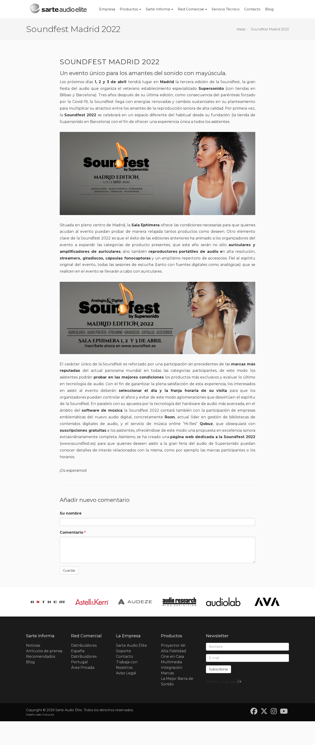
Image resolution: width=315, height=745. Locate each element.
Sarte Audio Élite (131, 645)
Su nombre (71, 513)
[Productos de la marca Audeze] (92, 601)
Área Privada (82, 667)
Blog (269, 9)
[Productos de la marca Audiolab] (179, 601)
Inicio (241, 29)
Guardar (69, 570)
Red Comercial (191, 9)
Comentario (71, 532)
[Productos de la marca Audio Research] (136, 601)
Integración (171, 667)
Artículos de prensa (44, 651)
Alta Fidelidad (173, 651)
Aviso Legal (126, 673)
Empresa (107, 9)
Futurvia (48, 714)
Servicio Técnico (226, 9)
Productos (129, 9)
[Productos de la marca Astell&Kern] (48, 601)
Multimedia (171, 662)
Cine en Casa (172, 656)
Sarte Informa (158, 9)
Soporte (123, 651)
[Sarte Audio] (58, 9)
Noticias (33, 645)
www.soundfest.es (77, 443)
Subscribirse (218, 669)
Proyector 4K (173, 645)
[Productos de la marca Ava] (223, 601)
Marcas (167, 673)
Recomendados (40, 656)
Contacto (252, 9)
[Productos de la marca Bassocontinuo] (267, 601)
